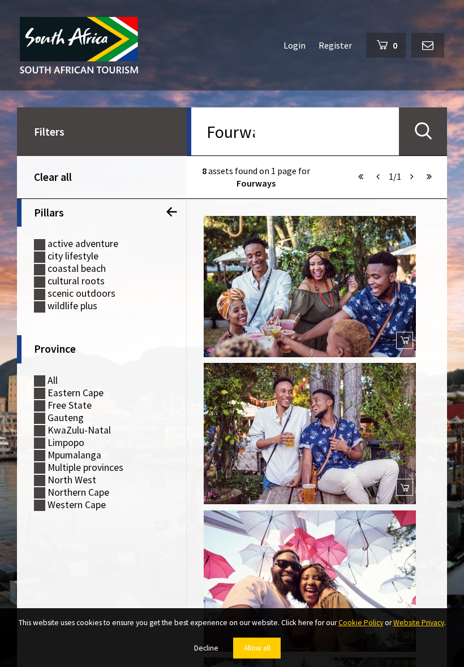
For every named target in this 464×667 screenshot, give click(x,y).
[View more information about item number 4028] (310, 286)
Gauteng (66, 418)
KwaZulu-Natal (79, 430)
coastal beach (77, 269)
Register (335, 45)
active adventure (83, 244)
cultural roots (76, 281)
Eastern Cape (76, 393)
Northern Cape (78, 493)
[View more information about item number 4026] (310, 581)
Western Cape (77, 505)
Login (294, 45)
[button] (361, 176)
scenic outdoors (81, 294)
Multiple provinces (85, 468)
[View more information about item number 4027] (310, 433)
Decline (206, 648)
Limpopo (66, 443)
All (53, 381)
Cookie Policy (360, 622)
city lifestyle (73, 256)
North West (72, 480)
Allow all (257, 648)
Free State (70, 406)
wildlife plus (72, 306)
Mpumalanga (74, 455)
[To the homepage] (79, 45)
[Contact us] (427, 45)
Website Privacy (418, 622)
